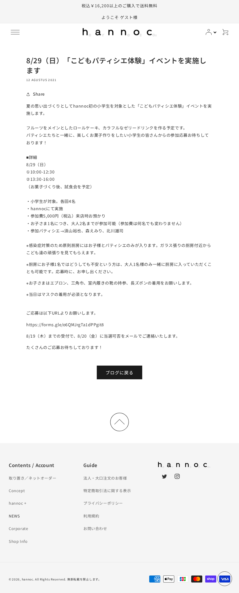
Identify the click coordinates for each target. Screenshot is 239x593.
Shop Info (18, 541)
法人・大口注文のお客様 (105, 478)
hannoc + (18, 503)
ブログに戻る (119, 372)
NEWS (14, 516)
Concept (17, 490)
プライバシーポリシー (103, 503)
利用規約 (91, 516)
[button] (15, 32)
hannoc (27, 579)
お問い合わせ (95, 528)
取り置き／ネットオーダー (32, 478)
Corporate (18, 528)
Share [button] (39, 94)
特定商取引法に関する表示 (107, 490)
